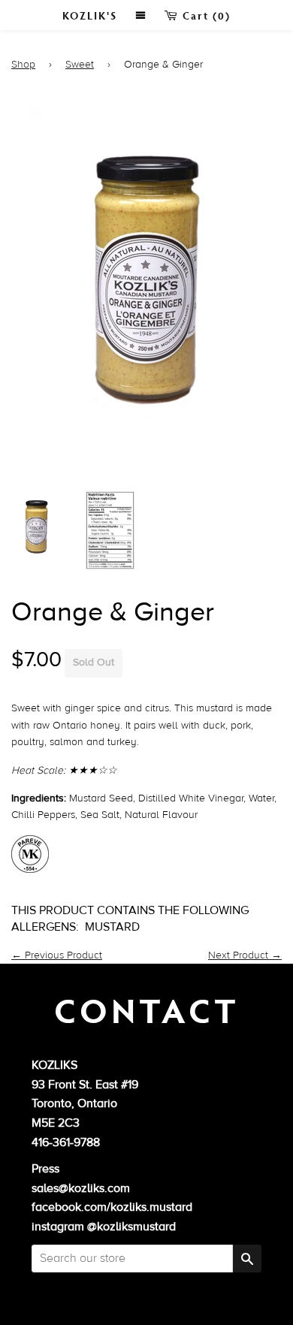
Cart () (205, 15)
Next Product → (245, 955)
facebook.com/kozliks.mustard (112, 1207)
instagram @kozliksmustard (104, 1226)
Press (45, 1168)
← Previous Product (56, 955)
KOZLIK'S (89, 15)
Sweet (79, 64)
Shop (23, 64)
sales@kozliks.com (81, 1188)
